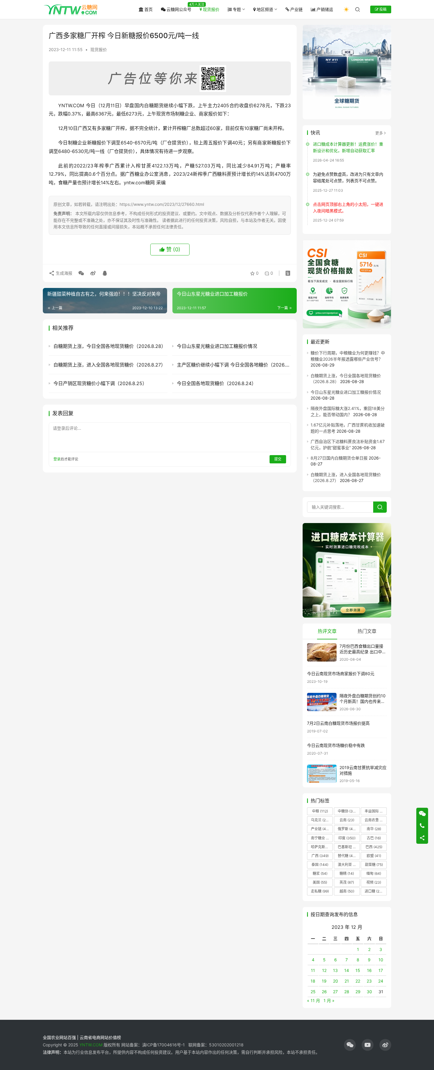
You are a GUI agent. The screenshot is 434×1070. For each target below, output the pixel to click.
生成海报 (63, 273)
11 (313, 970)
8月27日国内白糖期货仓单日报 (339, 457)
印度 (346, 838)
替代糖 (347, 856)
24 (380, 980)
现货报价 (211, 9)
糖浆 (320, 873)
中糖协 (347, 811)
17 (380, 970)
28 (346, 991)
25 (313, 991)
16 (369, 970)
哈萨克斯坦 (322, 847)
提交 (277, 459)
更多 (379, 133)
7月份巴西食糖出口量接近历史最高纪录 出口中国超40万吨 (363, 652)
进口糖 (375, 891)
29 (357, 991)
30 (369, 991)
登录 (57, 459)
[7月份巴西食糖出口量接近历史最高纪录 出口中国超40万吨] (322, 652)
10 (380, 959)
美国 (320, 882)
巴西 (374, 847)
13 (335, 970)
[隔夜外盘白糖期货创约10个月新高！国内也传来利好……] (322, 702)
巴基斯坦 (348, 847)
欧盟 (374, 856)
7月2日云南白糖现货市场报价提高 (338, 723)
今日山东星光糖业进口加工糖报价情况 (346, 392)
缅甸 (373, 873)
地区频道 (265, 9)
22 (357, 980)
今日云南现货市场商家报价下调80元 (340, 673)
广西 (320, 856)
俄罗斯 (347, 829)
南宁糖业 (321, 838)
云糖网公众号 (179, 9)
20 (335, 980)
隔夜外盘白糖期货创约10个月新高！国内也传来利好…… (363, 701)
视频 (373, 882)
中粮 (320, 811)
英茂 (347, 882)
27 (335, 991)
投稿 (382, 9)
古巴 (374, 838)
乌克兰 (320, 820)
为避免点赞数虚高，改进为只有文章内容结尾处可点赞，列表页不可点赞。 (348, 177)
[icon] (350, 1045)
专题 (237, 9)
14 (346, 970)
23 (369, 980)
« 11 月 (313, 1000)
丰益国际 (375, 811)
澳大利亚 (348, 864)
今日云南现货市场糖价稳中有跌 (336, 745)
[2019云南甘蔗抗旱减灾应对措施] (322, 774)
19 (324, 980)
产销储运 (324, 9)
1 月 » (329, 1000)
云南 (347, 820)
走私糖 (320, 891)
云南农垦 (375, 820)
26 (324, 991)
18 (313, 980)
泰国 (319, 864)
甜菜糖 (374, 864)
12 (324, 970)
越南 (347, 891)
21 (347, 980)
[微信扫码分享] (81, 273)
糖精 (347, 873)
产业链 (296, 9)
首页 (148, 9)
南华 (374, 829)
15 (357, 970)
